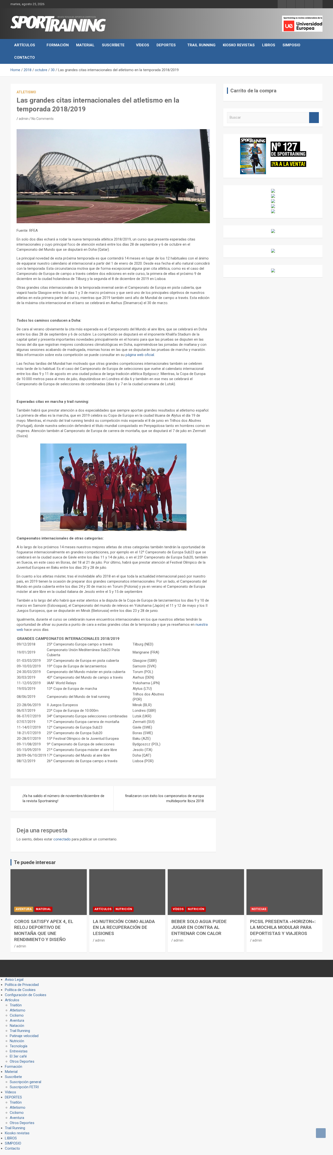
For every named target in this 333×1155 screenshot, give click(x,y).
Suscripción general (25, 1082)
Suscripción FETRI (24, 1087)
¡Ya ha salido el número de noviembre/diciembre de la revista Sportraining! (63, 798)
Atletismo (26, 92)
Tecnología (18, 1046)
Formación (58, 45)
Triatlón (16, 1005)
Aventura (24, 909)
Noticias (259, 909)
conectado (62, 839)
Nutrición (124, 909)
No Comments (42, 119)
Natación (17, 1025)
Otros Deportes (22, 1061)
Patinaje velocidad (24, 1036)
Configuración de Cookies (25, 995)
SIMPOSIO (291, 45)
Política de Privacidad (22, 984)
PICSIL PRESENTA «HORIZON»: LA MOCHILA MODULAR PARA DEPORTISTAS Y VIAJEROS (283, 927)
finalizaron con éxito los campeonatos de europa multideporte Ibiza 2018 (164, 798)
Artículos (24, 45)
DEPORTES (166, 45)
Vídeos (142, 45)
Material (85, 45)
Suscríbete (113, 45)
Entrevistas (19, 1051)
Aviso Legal (14, 979)
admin (24, 119)
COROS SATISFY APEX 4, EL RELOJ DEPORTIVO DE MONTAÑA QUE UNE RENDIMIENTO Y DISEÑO (43, 930)
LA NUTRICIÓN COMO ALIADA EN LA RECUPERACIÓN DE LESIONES (124, 927)
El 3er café (18, 1056)
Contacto (24, 57)
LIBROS (268, 45)
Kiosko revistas (239, 45)
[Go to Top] (321, 1133)
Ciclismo (17, 1015)
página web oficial (140, 355)
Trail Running (201, 45)
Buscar (314, 117)
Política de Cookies (20, 990)
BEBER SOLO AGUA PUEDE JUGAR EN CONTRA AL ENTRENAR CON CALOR (199, 927)
